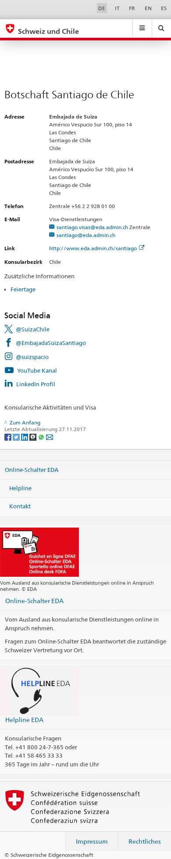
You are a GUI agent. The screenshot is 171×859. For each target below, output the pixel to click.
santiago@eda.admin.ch (86, 235)
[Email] (49, 436)
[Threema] (33, 436)
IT (117, 8)
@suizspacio (32, 356)
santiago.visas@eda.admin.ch (92, 227)
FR (132, 8)
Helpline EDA (24, 719)
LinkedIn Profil (35, 384)
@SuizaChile (33, 329)
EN (148, 8)
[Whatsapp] (42, 436)
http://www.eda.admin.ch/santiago (93, 248)
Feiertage (23, 289)
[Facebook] (8, 436)
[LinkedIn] (25, 436)
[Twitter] (17, 436)
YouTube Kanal (37, 370)
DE (101, 8)
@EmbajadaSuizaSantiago (51, 342)
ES (164, 8)
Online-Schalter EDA (31, 469)
